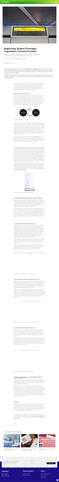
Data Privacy (7, 476)
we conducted (34, 68)
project (29, 68)
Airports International (18, 58)
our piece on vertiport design (37, 415)
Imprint (3, 476)
